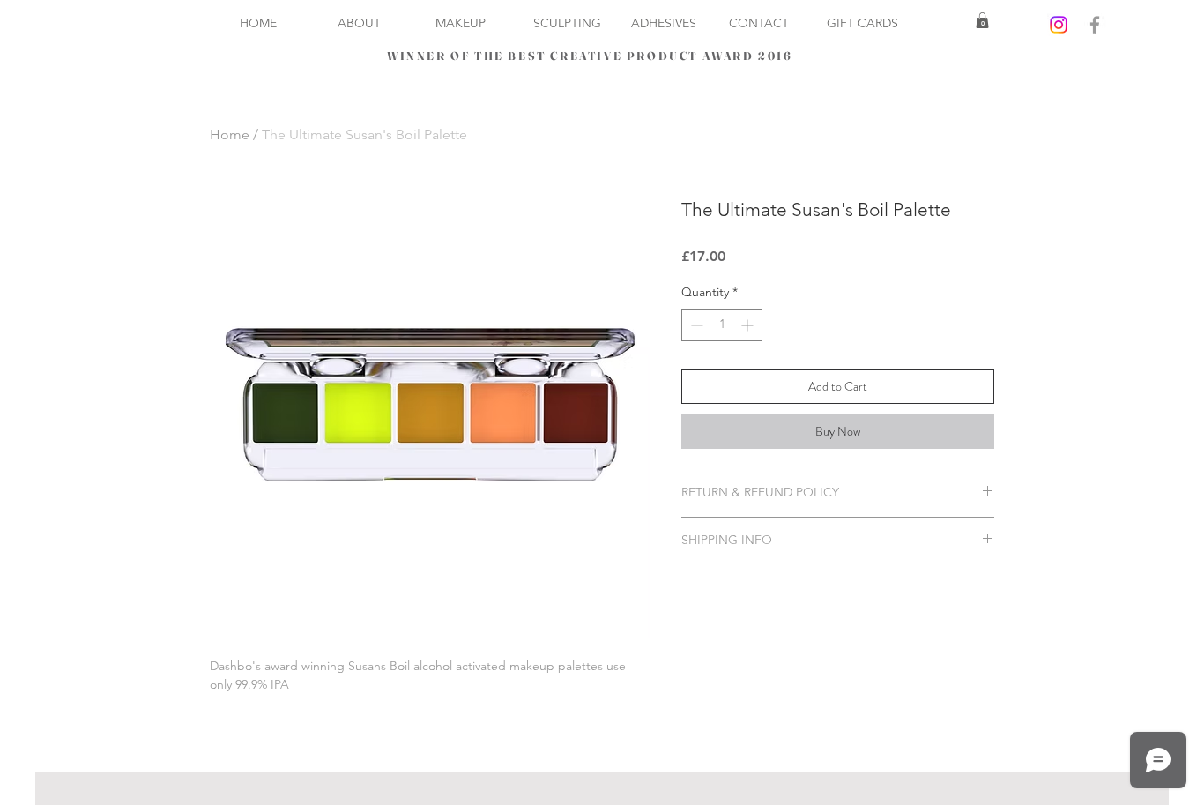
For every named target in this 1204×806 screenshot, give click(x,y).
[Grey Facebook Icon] (1094, 24)
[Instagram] (1058, 24)
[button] (982, 20)
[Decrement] (695, 325)
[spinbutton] (722, 325)
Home (229, 134)
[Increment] (749, 325)
